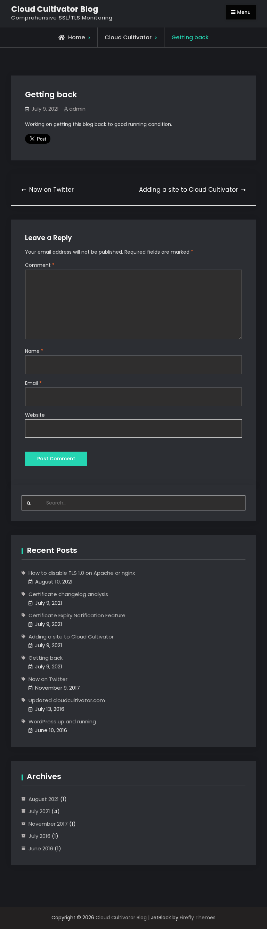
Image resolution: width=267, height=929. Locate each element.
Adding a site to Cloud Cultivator (71, 636)
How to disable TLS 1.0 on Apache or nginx (82, 573)
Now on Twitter (48, 679)
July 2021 (39, 811)
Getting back (46, 657)
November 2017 (48, 823)
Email (33, 383)
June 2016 (41, 848)
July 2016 (39, 836)
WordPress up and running (62, 721)
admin (77, 108)
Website (35, 415)
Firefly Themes (198, 917)
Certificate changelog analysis (68, 594)
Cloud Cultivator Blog (54, 9)
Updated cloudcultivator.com (67, 700)
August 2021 (44, 799)
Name (34, 351)
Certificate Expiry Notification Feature (77, 615)
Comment (40, 265)
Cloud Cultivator (128, 37)
